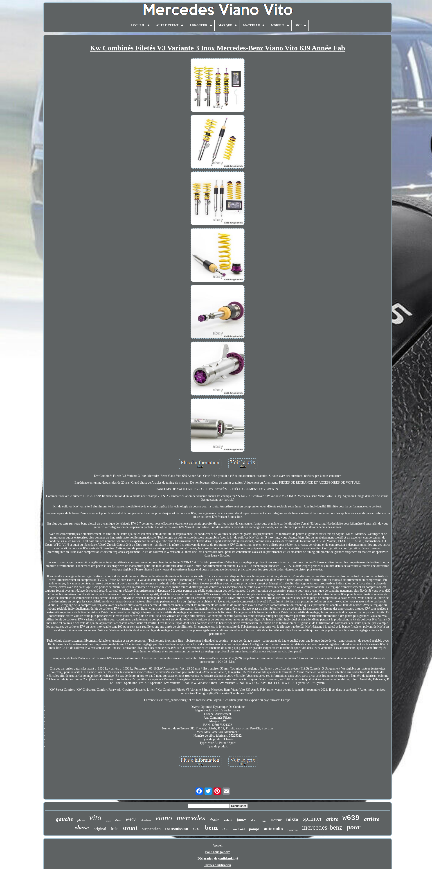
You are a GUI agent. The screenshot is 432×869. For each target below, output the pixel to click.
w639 (351, 818)
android (239, 829)
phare (81, 820)
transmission (176, 828)
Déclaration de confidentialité (218, 858)
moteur (276, 820)
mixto (292, 819)
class (226, 829)
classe (82, 827)
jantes (242, 820)
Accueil (218, 845)
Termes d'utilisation (217, 865)
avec (108, 820)
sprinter (312, 818)
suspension (151, 828)
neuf (264, 821)
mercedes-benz (322, 827)
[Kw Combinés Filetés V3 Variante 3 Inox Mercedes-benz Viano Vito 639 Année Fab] (217, 85)
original (100, 828)
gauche (64, 819)
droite (214, 820)
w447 (131, 819)
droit (254, 820)
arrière (371, 819)
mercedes (191, 818)
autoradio (273, 828)
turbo (196, 829)
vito (95, 817)
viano (163, 818)
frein (115, 828)
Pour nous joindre (217, 852)
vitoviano (146, 820)
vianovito (292, 829)
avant (130, 827)
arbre (332, 819)
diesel (118, 820)
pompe (254, 829)
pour (353, 827)
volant (228, 820)
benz (211, 827)
